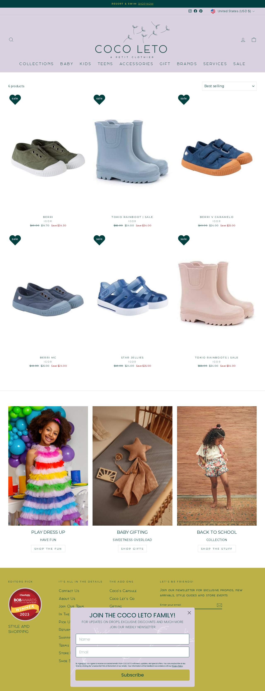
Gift (165, 64)
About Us (67, 599)
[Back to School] (217, 466)
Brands (187, 64)
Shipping (66, 638)
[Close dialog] (189, 612)
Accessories (136, 64)
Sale (239, 64)
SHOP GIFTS (132, 548)
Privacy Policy (177, 666)
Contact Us (69, 591)
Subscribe (132, 675)
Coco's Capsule (123, 591)
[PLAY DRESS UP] (48, 466)
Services (215, 64)
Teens (105, 64)
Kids (85, 64)
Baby (66, 64)
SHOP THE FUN (48, 548)
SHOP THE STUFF (217, 548)
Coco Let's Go (122, 599)
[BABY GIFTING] (132, 466)
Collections (36, 64)
